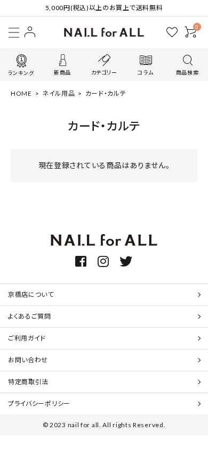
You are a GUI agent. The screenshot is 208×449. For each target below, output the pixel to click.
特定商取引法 (28, 382)
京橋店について (31, 294)
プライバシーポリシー (39, 404)
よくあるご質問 (29, 316)
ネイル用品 (58, 93)
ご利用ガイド (27, 338)
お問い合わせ (28, 360)
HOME (21, 93)
